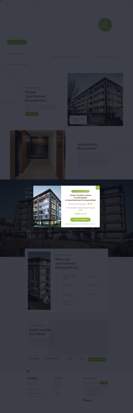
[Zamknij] (98, 188)
